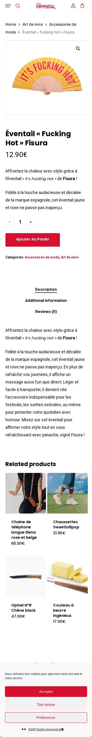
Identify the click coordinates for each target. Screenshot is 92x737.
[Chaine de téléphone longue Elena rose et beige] (25, 493)
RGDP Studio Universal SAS (46, 729)
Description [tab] (46, 289)
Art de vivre (33, 24)
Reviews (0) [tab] (46, 311)
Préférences (46, 718)
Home (10, 24)
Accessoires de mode (42, 257)
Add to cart (32, 240)
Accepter (46, 692)
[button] (8, 5)
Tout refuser (46, 705)
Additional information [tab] (46, 300)
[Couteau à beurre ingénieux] (67, 576)
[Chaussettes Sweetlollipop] (67, 493)
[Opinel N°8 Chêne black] (25, 576)
